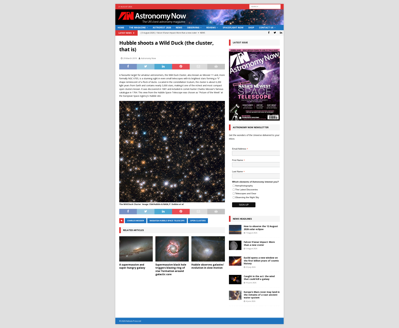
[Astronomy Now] (199, 23)
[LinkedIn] (281, 32)
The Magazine (137, 27)
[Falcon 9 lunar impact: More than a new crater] (235, 245)
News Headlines (242, 218)
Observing (193, 27)
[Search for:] (265, 6)
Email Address (240, 148)
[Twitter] (275, 32)
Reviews (211, 27)
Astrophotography (244, 185)
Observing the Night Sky (247, 197)
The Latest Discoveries (246, 189)
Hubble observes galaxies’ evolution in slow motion (207, 266)
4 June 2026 (250, 301)
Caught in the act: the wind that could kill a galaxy (259, 277)
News (179, 27)
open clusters (198, 220)
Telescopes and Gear (245, 193)
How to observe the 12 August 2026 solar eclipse (261, 228)
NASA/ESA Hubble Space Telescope (167, 220)
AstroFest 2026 (162, 27)
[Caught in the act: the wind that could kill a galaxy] (235, 279)
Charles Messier (135, 220)
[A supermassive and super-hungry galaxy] (136, 248)
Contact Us (266, 27)
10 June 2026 (251, 282)
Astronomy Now (148, 58)
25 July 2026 (250, 267)
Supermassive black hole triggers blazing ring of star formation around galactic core (170, 269)
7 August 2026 (251, 233)
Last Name (238, 171)
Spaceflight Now (233, 27)
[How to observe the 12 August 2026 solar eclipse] (235, 229)
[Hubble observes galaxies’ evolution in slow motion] (208, 248)
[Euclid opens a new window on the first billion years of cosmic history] (235, 261)
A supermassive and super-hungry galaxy (132, 266)
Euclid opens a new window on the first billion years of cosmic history (261, 260)
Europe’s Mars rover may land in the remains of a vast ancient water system (262, 294)
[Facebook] (269, 32)
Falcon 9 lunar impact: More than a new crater (259, 243)
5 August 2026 (251, 248)
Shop (251, 27)
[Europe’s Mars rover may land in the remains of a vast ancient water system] (235, 295)
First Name (238, 160)
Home (121, 27)
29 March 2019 (130, 58)
